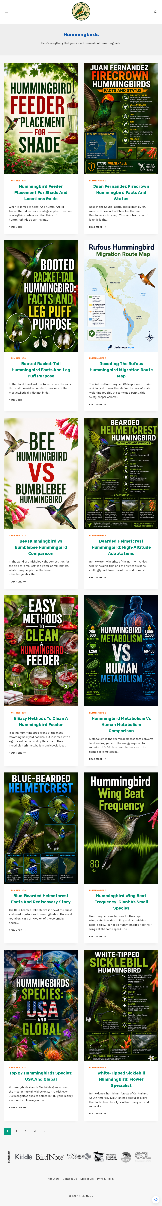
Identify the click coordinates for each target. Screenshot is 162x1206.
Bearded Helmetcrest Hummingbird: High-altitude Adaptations (121, 547)
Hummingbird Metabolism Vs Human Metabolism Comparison (121, 724)
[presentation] (41, 118)
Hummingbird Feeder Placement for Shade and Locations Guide (41, 192)
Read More (17, 227)
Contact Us (70, 1178)
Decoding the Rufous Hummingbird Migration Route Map (121, 370)
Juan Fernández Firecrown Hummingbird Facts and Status (121, 192)
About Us (53, 1178)
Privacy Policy (105, 1178)
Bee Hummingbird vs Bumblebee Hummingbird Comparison (41, 547)
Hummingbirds (17, 181)
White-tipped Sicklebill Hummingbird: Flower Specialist (121, 1079)
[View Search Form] (155, 12)
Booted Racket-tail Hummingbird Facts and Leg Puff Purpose (41, 370)
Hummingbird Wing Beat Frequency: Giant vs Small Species (121, 902)
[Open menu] (7, 11)
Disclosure (87, 1178)
